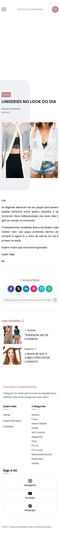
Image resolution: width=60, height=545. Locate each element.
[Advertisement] (30, 50)
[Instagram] (30, 482)
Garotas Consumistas (30, 9)
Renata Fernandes (11, 108)
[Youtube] (30, 495)
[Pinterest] (30, 507)
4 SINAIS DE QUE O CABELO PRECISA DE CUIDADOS (37, 358)
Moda (6, 94)
